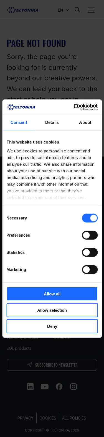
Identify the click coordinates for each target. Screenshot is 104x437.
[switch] (90, 235)
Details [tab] (52, 122)
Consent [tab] (19, 122)
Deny (52, 326)
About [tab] (85, 122)
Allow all (52, 294)
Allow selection (52, 310)
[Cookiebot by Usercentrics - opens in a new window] (74, 107)
